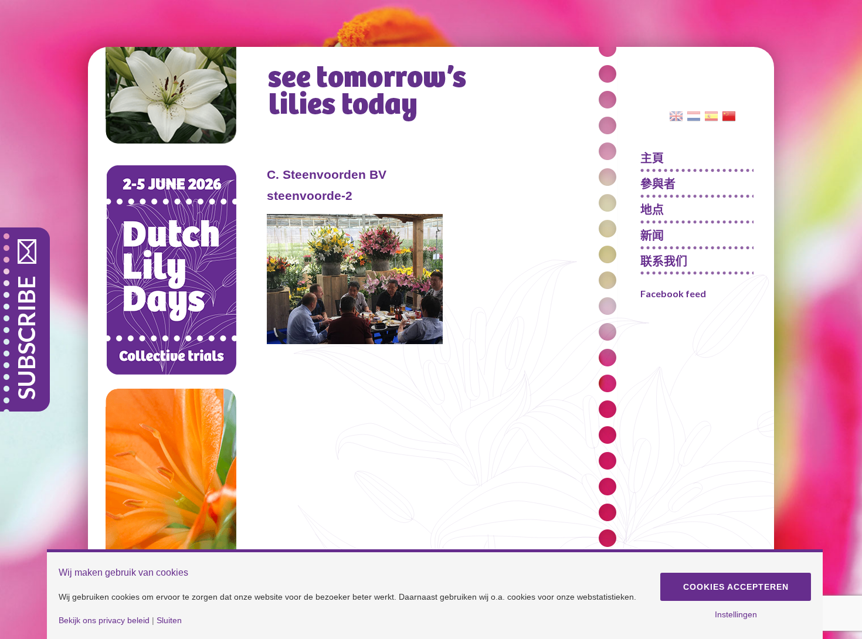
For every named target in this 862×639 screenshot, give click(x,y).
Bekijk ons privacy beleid (104, 620)
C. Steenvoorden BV (326, 174)
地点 (652, 209)
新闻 (652, 235)
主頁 (652, 158)
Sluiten (169, 620)
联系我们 (663, 261)
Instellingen (736, 614)
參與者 (658, 183)
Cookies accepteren (736, 587)
